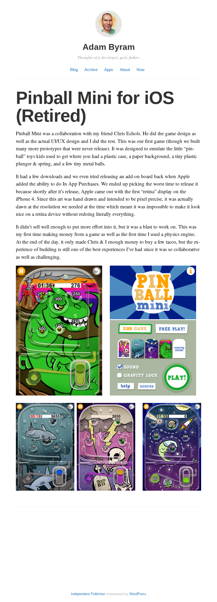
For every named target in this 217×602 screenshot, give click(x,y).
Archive (91, 69)
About (125, 69)
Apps (108, 69)
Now (140, 69)
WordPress (137, 594)
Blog (74, 69)
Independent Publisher (88, 594)
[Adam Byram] (108, 37)
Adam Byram (109, 47)
